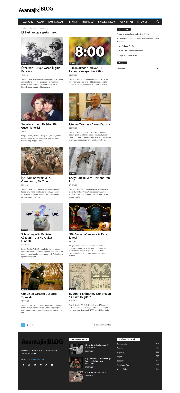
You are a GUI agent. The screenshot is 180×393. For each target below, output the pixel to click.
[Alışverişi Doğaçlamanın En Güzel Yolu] (76, 349)
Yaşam (40, 21)
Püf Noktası (126, 21)
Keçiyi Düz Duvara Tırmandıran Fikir (89, 179)
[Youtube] (52, 365)
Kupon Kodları (122, 369)
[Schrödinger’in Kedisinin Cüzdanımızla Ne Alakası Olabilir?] (42, 217)
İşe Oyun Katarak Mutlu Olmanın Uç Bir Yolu (36, 179)
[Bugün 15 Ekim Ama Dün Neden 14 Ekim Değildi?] (90, 276)
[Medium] (35, 365)
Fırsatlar (73, 21)
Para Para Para (106, 21)
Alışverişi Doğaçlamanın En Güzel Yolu (133, 34)
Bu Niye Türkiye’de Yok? (127, 55)
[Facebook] (24, 365)
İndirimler (88, 21)
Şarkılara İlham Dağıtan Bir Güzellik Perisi (39, 125)
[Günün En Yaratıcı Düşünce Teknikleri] (42, 276)
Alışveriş (28, 21)
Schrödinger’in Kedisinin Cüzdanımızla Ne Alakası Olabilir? (37, 237)
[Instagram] (30, 365)
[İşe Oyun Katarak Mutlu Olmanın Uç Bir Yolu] (42, 161)
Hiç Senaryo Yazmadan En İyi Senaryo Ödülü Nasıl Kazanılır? (138, 40)
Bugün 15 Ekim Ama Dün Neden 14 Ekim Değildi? (90, 295)
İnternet (142, 21)
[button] (158, 22)
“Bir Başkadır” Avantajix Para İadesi (88, 235)
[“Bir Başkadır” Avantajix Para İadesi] (90, 217)
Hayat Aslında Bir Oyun (126, 46)
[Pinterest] (41, 365)
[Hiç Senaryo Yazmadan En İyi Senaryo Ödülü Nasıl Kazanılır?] (76, 362)
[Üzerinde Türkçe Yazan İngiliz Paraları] (42, 51)
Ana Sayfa (24, 28)
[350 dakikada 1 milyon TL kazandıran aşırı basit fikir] (90, 51)
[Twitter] (47, 365)
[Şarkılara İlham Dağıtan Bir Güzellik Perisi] (42, 107)
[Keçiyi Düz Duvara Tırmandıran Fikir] (90, 161)
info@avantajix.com (36, 359)
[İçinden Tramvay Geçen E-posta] (90, 107)
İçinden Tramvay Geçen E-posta (89, 124)
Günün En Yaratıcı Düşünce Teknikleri (39, 295)
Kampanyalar (55, 21)
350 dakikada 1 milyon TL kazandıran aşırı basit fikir (86, 69)
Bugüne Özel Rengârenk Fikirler (130, 51)
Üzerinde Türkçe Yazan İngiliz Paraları (40, 69)
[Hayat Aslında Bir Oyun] (76, 376)
